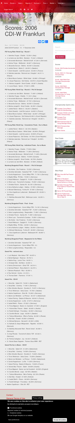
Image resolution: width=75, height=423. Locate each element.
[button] (56, 152)
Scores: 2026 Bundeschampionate (65, 68)
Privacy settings (37, 398)
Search (61, 57)
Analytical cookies (15, 413)
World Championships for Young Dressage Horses (64, 122)
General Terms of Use (15, 398)
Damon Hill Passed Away (64, 191)
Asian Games (61, 130)
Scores (12, 3)
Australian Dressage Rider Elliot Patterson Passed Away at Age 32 (65, 186)
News (20, 3)
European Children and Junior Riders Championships (65, 113)
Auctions (37, 3)
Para (45, 3)
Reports (28, 3)
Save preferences (13, 419)
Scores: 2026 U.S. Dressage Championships (63, 74)
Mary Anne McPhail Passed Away (65, 175)
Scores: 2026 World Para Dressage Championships (62, 80)
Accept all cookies (60, 420)
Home (6, 3)
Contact (9, 395)
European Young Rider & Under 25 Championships (64, 109)
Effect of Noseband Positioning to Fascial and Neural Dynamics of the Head (65, 180)
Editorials (61, 3)
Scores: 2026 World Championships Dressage (62, 87)
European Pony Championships (61, 118)
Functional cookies (16, 408)
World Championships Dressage (63, 127)
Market (52, 3)
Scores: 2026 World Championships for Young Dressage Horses (62, 94)
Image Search (8, 9)
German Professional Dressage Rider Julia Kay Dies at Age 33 (64, 195)
